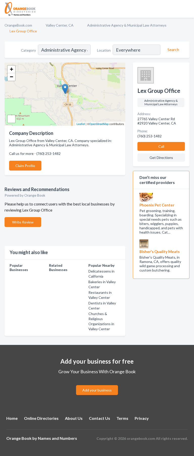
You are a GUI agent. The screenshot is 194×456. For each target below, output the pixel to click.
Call (161, 146)
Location (104, 50)
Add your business (97, 390)
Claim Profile (25, 165)
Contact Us (99, 418)
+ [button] (11, 69)
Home (12, 418)
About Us (74, 418)
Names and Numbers (57, 438)
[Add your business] (97, 384)
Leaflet (81, 124)
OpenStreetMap (99, 124)
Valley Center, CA (60, 25)
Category (28, 50)
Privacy (142, 418)
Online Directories (41, 418)
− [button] (11, 77)
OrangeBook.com (18, 25)
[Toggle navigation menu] (187, 9)
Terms (122, 418)
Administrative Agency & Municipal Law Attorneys (126, 25)
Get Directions (161, 157)
